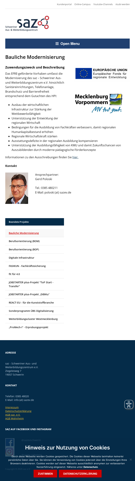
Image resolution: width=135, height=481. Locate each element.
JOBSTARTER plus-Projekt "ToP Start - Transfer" (31, 284)
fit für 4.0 (14, 274)
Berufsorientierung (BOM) (24, 241)
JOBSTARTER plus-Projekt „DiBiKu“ (29, 294)
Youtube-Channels (103, 4)
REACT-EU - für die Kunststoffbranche (31, 302)
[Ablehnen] (130, 459)
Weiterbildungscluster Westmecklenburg (33, 319)
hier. (75, 157)
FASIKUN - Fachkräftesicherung (27, 266)
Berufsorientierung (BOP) (24, 249)
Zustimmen (45, 473)
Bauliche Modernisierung (24, 233)
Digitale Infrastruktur (21, 257)
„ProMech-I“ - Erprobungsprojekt (28, 327)
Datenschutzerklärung (18, 411)
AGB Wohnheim (14, 418)
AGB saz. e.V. (12, 414)
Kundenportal (64, 4)
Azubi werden (122, 4)
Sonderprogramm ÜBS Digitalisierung (31, 311)
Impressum (12, 407)
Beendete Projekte (19, 221)
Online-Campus (82, 4)
